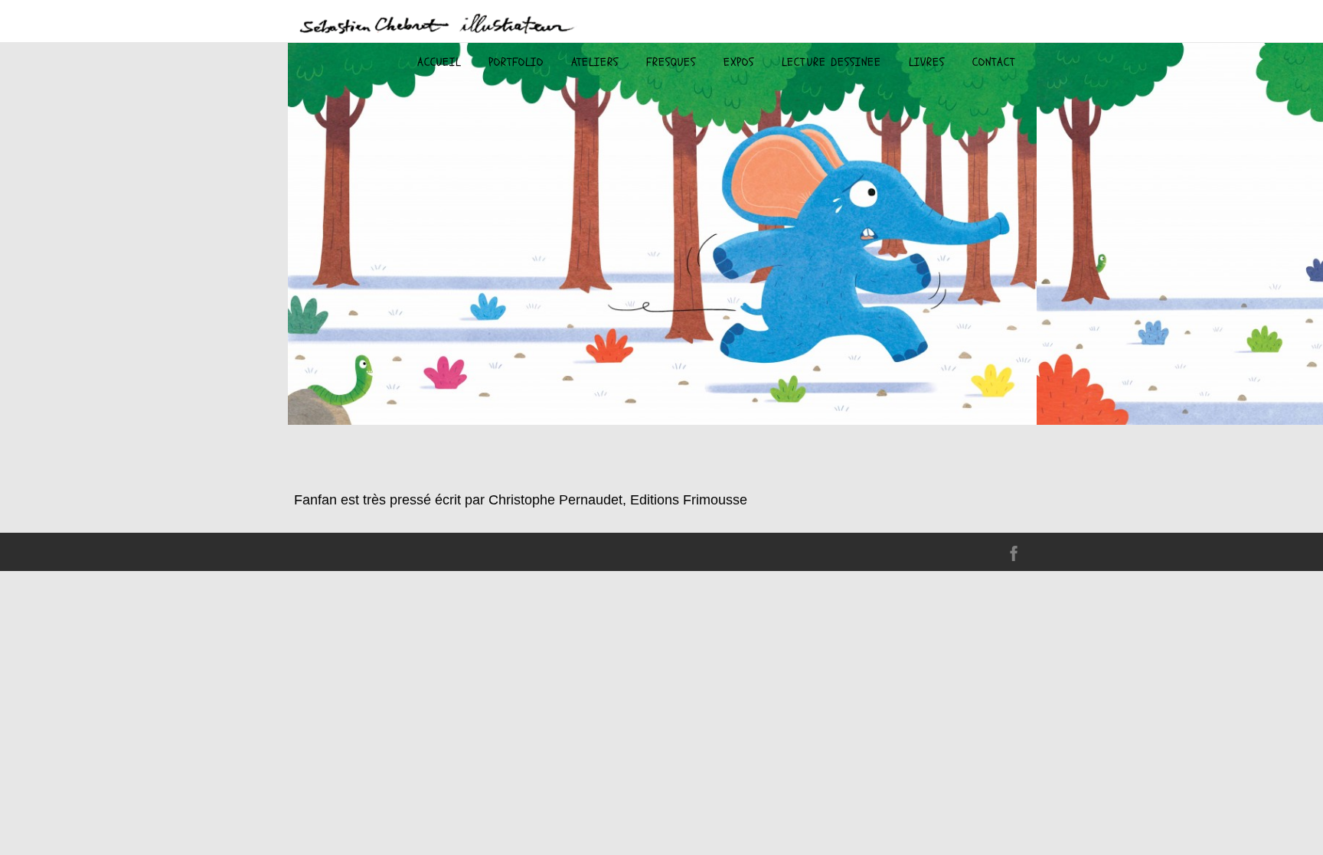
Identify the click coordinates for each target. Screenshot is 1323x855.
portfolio (516, 62)
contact (993, 62)
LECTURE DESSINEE (831, 62)
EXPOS (739, 62)
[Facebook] (1013, 556)
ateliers (595, 62)
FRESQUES (671, 62)
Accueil (439, 62)
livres (927, 62)
